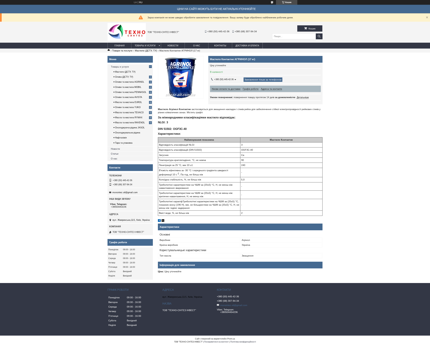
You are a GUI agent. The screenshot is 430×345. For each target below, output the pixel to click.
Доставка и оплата (247, 45)
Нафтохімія (121, 137)
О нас (196, 45)
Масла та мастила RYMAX (128, 117)
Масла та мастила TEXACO (129, 112)
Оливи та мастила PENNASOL (130, 92)
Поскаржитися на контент (216, 342)
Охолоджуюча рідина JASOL (130, 127)
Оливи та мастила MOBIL (128, 87)
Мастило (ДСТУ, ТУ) (146, 50)
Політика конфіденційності (243, 342)
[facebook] (159, 221)
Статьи (114, 153)
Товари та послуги (122, 50)
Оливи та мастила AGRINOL (129, 82)
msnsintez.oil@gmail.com (125, 192)
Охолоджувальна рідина (127, 132)
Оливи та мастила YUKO (128, 107)
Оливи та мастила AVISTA (128, 97)
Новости (172, 45)
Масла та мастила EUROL (128, 102)
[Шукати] (319, 36)
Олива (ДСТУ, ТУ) (124, 77)
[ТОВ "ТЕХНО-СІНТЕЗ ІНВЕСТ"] (127, 40)
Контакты (220, 45)
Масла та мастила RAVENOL (130, 122)
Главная (119, 45)
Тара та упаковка (123, 143)
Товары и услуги (145, 45)
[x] (163, 221)
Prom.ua (231, 339)
